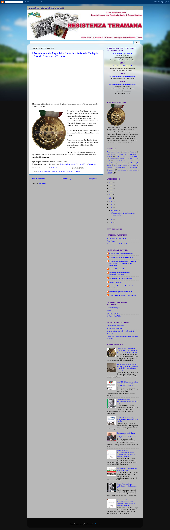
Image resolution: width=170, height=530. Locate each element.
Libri (135, 161)
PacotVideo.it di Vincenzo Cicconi (121, 278)
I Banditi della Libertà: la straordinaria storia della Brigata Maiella (127, 419)
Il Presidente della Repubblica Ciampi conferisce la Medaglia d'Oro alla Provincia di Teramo (127, 350)
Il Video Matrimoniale (117, 269)
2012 (111, 192)
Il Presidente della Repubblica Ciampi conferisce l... (123, 214)
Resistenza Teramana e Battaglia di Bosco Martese (121, 287)
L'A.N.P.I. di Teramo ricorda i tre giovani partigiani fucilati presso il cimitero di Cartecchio (127, 384)
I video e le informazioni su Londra (121, 257)
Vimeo (109, 310)
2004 (111, 219)
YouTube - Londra (112, 313)
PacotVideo (133, 165)
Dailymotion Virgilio (113, 308)
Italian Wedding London (114, 328)
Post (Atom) (42, 183)
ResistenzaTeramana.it (67, 164)
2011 (111, 195)
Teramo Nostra (132, 170)
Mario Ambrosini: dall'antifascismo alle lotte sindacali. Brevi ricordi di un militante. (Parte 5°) (126, 503)
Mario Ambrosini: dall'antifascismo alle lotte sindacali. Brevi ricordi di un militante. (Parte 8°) (126, 453)
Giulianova (129, 158)
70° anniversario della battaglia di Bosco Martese (127, 469)
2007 (111, 201)
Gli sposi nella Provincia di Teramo (121, 253)
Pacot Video (111, 241)
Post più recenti (38, 178)
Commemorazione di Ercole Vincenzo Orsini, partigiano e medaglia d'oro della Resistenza (127, 435)
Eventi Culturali (121, 156)
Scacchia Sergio (122, 170)
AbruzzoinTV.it (81, 164)
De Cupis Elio (122, 154)
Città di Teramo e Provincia (115, 325)
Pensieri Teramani (115, 282)
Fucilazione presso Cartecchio (116, 158)
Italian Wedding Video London (116, 238)
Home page (66, 178)
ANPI (125, 152)
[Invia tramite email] (73, 168)
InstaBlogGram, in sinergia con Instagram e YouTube (119, 273)
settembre (114, 210)
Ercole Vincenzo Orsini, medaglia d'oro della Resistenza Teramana (127, 486)
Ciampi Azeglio (43, 171)
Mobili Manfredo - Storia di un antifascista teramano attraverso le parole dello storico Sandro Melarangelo (127, 367)
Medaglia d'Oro (70, 171)
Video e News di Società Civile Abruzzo (122, 295)
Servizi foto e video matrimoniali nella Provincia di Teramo (122, 337)
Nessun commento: (62, 168)
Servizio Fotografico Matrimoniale (121, 291)
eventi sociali (134, 156)
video (78, 171)
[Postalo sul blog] (75, 168)
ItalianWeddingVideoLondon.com (122, 161)
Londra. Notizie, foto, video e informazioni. (120, 331)
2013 (111, 188)
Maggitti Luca (111, 163)
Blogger (97, 524)
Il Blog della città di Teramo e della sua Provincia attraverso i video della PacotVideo (122, 263)
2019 (111, 182)
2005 (111, 207)
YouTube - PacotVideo (114, 316)
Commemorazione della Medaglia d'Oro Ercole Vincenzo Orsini (127, 401)
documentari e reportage (57, 171)
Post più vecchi (94, 178)
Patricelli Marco (121, 167)
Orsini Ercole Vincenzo (120, 165)
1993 (111, 223)
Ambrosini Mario (113, 151)
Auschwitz (133, 152)
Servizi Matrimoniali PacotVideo (117, 244)
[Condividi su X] (78, 168)
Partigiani (109, 167)
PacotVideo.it (92, 164)
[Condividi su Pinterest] (82, 168)
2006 (111, 204)
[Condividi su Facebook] (80, 168)
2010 (111, 198)
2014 (111, 185)
